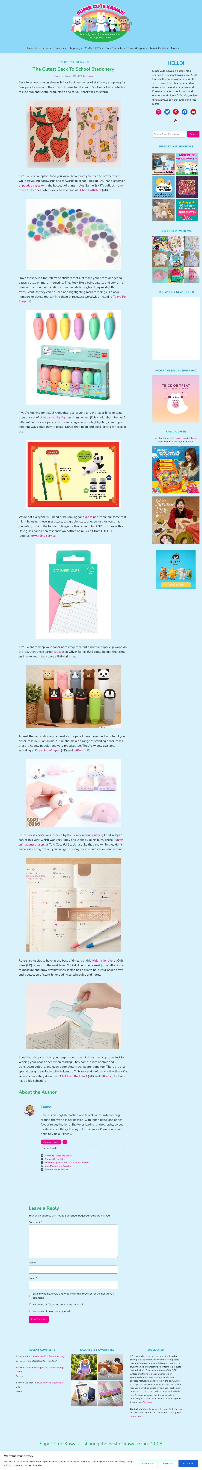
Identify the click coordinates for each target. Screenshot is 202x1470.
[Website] (64, 1142)
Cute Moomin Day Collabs (58, 1165)
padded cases (31, 186)
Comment (35, 1222)
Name (33, 1262)
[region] (101, 1460)
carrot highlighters (59, 417)
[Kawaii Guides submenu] (168, 48)
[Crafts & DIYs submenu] (102, 48)
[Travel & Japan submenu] (146, 48)
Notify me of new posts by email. (52, 1311)
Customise (147, 1463)
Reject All (168, 1463)
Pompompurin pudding (87, 835)
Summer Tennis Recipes (56, 1169)
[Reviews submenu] (65, 48)
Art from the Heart (74, 1076)
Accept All (188, 1463)
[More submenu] (178, 48)
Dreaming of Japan (47, 750)
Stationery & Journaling (73, 62)
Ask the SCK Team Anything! (49, 1356)
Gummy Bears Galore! (55, 1159)
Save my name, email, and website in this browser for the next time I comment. (73, 1296)
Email (33, 1278)
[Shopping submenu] (81, 48)
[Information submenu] (50, 48)
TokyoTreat (180, 438)
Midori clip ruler (102, 961)
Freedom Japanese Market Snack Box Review (67, 1162)
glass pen (91, 517)
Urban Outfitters (90, 190)
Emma (89, 76)
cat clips (59, 652)
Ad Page (147, 1401)
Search (193, 134)
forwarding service (43, 536)
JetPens (79, 750)
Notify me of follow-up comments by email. (58, 1304)
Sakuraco (193, 438)
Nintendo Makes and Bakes (58, 1155)
